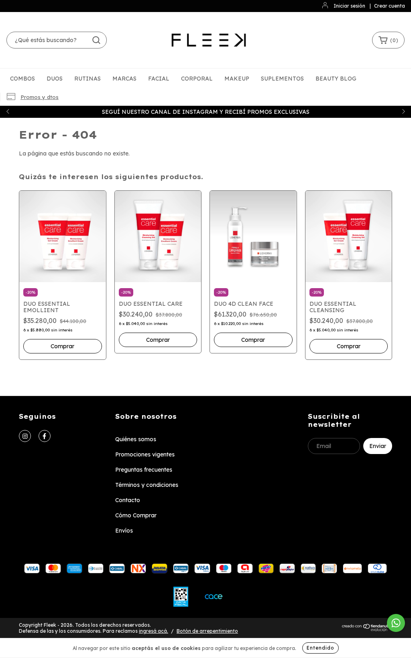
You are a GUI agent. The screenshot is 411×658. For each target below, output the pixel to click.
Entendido (320, 648)
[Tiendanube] (367, 630)
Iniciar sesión (349, 6)
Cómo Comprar (136, 515)
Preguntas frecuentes (143, 469)
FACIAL (158, 78)
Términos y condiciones (146, 484)
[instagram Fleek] (25, 436)
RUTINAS (87, 78)
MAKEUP (236, 78)
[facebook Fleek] (45, 436)
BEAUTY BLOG (335, 78)
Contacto (127, 500)
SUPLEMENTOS (282, 78)
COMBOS (22, 78)
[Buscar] (96, 40)
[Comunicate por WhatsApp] (396, 623)
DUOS (55, 78)
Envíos (124, 530)
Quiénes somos (135, 439)
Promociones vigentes (145, 454)
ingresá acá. (153, 631)
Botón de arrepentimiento (207, 631)
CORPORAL (197, 78)
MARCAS (124, 78)
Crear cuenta (389, 6)
